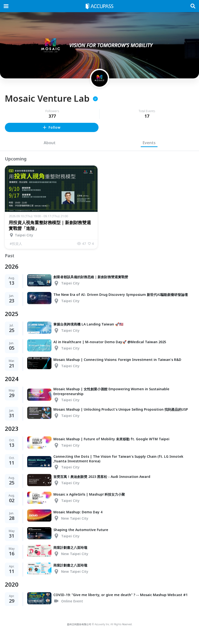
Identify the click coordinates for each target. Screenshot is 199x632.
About (50, 142)
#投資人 (16, 243)
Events (149, 142)
